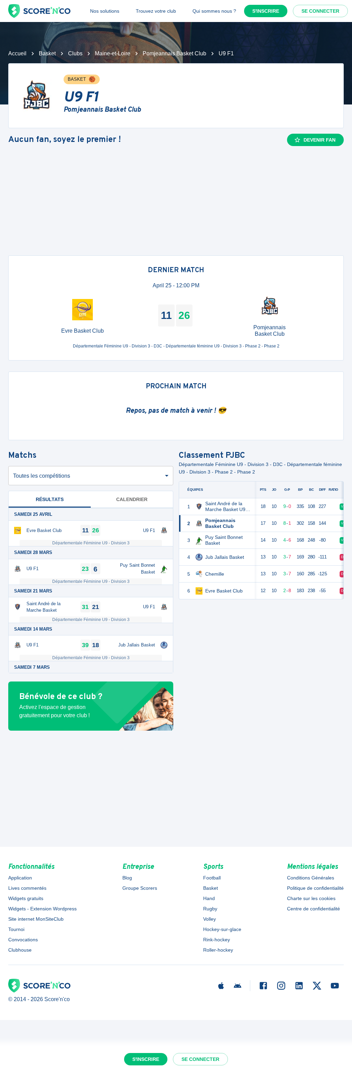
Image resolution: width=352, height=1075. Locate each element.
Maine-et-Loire (112, 53)
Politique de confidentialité (315, 888)
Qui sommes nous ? (214, 11)
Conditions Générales (310, 877)
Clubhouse (20, 950)
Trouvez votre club (156, 11)
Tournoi (16, 929)
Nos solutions (104, 11)
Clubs (75, 53)
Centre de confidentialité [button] (313, 908)
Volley (209, 919)
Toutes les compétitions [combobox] (41, 476)
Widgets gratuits (25, 898)
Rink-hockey (216, 939)
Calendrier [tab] (131, 499)
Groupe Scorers (139, 888)
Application (20, 877)
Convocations (23, 939)
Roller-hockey (218, 950)
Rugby (210, 908)
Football (212, 877)
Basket (47, 53)
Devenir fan (320, 140)
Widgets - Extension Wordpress (42, 908)
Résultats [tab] (50, 499)
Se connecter (320, 11)
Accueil (17, 53)
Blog (127, 877)
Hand (209, 898)
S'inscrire (265, 11)
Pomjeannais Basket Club (174, 53)
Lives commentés (27, 888)
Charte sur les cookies (311, 898)
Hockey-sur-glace (222, 929)
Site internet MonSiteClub (36, 919)
